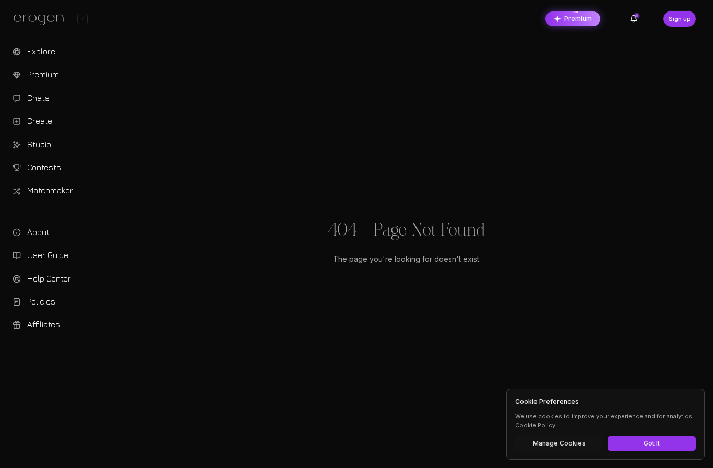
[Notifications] (633, 18)
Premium (578, 18)
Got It (652, 443)
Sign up (680, 18)
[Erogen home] (41, 20)
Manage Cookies (559, 443)
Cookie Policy (535, 425)
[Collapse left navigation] (82, 19)
